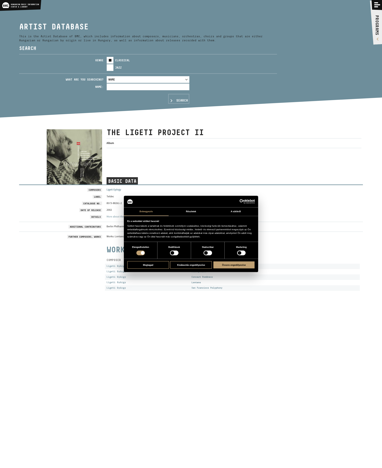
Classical (122, 60)
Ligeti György (114, 189)
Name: (99, 87)
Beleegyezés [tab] (146, 211)
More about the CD (117, 216)
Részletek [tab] (191, 211)
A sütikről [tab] (236, 211)
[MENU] (377, 5)
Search (182, 100)
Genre (99, 60)
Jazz (118, 67)
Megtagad (148, 265)
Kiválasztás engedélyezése (191, 265)
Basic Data (122, 181)
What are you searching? (84, 79)
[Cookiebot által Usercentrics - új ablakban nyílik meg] (242, 201)
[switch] (174, 253)
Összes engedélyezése (234, 265)
